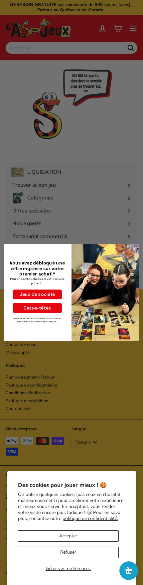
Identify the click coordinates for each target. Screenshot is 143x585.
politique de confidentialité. (90, 518)
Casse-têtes (37, 308)
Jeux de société (37, 294)
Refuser (68, 552)
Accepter (68, 536)
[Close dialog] (134, 248)
